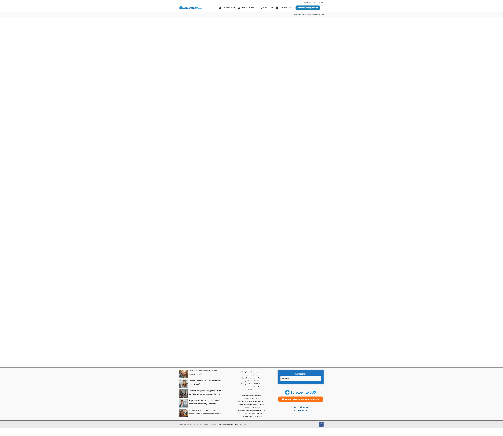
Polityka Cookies (224, 424)
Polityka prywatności (238, 424)
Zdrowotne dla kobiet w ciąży (251, 413)
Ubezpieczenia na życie (251, 407)
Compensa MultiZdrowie (251, 375)
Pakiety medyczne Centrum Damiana (251, 387)
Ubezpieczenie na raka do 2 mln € (251, 404)
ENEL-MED (256, 25)
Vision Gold (256, 212)
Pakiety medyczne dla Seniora (251, 416)
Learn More (257, 31)
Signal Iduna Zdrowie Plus (251, 378)
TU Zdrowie (256, 118)
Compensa (256, 72)
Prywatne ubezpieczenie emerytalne (251, 410)
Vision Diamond (259, 165)
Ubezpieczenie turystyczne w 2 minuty (251, 401)
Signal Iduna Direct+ (251, 381)
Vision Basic (257, 306)
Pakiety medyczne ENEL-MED (251, 384)
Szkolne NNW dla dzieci (251, 398)
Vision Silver (257, 259)
